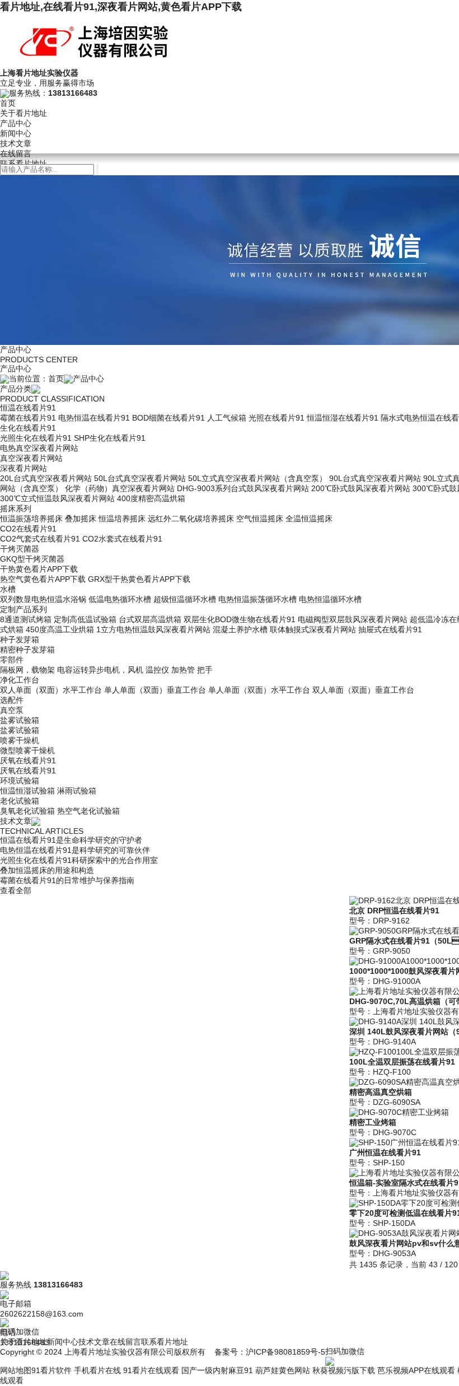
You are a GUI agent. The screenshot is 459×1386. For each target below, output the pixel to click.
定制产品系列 (23, 609)
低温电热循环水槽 (119, 599)
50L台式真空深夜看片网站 (140, 478)
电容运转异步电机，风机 (100, 669)
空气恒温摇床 (259, 518)
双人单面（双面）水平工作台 (51, 689)
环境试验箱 (19, 780)
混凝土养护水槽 (240, 629)
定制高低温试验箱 (85, 619)
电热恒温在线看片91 (94, 417)
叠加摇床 (80, 518)
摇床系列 (15, 508)
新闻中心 (15, 133)
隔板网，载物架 (27, 669)
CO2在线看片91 (28, 528)
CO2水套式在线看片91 (122, 538)
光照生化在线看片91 (36, 437)
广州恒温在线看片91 (385, 1152)
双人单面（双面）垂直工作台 (363, 689)
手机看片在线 (97, 1370)
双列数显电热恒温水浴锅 (43, 599)
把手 (205, 669)
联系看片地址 (23, 163)
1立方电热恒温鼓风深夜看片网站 (153, 629)
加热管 (183, 669)
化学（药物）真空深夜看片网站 (120, 488)
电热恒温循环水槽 (330, 599)
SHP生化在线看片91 (110, 437)
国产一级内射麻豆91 (217, 1370)
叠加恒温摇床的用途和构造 (47, 870)
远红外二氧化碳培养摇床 (191, 518)
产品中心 (15, 123)
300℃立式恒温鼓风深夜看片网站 (57, 498)
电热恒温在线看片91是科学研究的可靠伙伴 (75, 850)
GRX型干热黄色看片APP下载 (139, 579)
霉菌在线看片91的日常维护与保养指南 (67, 880)
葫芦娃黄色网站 (282, 1370)
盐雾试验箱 (19, 720)
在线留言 (15, 153)
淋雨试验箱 (76, 790)
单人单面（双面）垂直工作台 (155, 689)
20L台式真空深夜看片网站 (46, 478)
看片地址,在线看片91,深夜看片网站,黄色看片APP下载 (121, 6)
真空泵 (12, 710)
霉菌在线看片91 (28, 417)
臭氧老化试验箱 (27, 810)
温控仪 (157, 669)
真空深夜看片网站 (31, 458)
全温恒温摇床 (308, 518)
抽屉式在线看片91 (390, 629)
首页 (8, 103)
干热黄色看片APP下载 (39, 568)
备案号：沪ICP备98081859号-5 (269, 1351)
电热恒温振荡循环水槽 (257, 599)
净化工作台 (19, 679)
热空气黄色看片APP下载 (43, 579)
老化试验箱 (19, 800)
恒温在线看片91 (28, 407)
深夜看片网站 (23, 468)
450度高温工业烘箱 (60, 629)
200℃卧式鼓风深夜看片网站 (360, 488)
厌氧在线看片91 (28, 760)
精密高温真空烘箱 (380, 1092)
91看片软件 (51, 1370)
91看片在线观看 (151, 1370)
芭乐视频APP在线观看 (416, 1370)
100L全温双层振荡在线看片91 (402, 1061)
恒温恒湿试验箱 (27, 790)
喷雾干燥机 (19, 740)
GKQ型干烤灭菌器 (32, 558)
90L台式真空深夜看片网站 (375, 478)
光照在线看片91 (277, 417)
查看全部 (15, 890)
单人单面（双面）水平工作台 (259, 689)
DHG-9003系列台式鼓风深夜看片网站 (243, 488)
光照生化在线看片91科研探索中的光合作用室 (79, 860)
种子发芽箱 (19, 639)
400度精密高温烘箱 (151, 498)
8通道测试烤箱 (25, 619)
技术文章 (15, 143)
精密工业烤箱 (372, 1122)
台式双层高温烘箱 (150, 619)
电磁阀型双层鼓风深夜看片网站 (353, 619)
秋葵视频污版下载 (343, 1370)
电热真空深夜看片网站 (39, 448)
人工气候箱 (226, 417)
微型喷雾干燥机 (27, 750)
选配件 (12, 700)
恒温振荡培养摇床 (31, 518)
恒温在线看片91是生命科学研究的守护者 (71, 840)
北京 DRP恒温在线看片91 (394, 910)
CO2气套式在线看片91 (40, 538)
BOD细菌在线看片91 (168, 417)
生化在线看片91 (28, 427)
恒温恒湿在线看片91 (342, 417)
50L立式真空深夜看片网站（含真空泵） (257, 478)
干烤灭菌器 (19, 548)
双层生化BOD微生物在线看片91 (240, 619)
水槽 (8, 589)
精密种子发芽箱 (27, 649)
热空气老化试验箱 (88, 810)
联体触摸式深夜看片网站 (313, 629)
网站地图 (15, 1370)
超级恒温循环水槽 (184, 599)
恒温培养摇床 (122, 518)
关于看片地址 (23, 113)
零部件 (12, 659)
